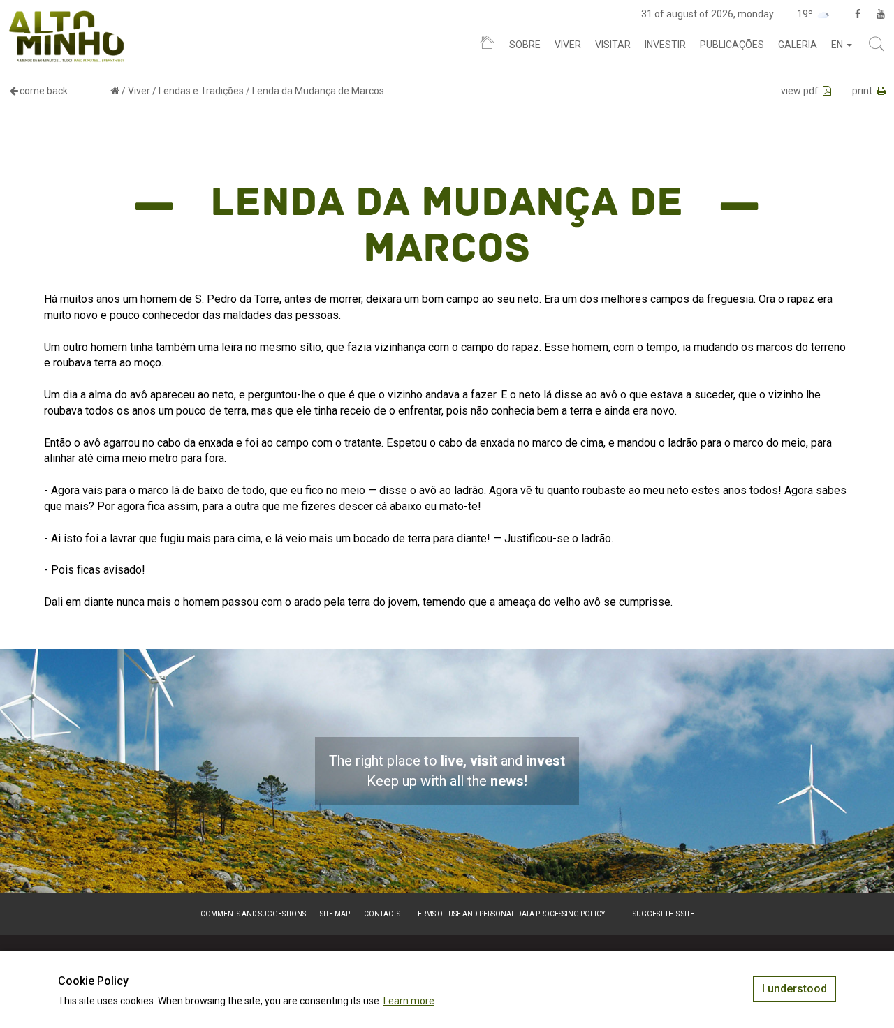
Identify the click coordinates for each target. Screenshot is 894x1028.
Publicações (732, 44)
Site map (335, 914)
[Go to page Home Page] (114, 90)
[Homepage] (487, 45)
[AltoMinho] (66, 17)
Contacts (382, 914)
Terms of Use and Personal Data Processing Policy (509, 914)
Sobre (525, 44)
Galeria (797, 44)
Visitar (613, 44)
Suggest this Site (663, 914)
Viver (568, 44)
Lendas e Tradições (201, 90)
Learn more (408, 1000)
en (838, 44)
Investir (665, 44)
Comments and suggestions (253, 914)
